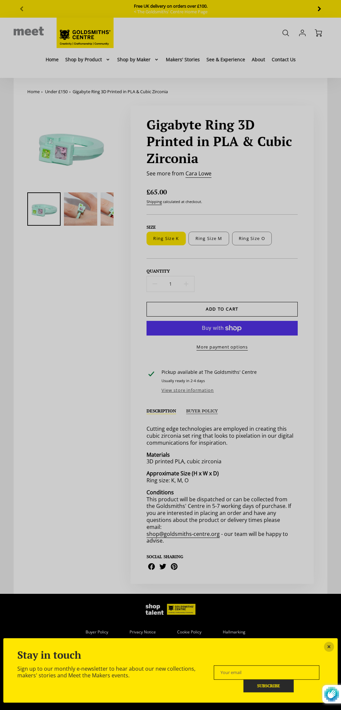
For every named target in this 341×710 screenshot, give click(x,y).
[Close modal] (329, 647)
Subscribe (268, 686)
